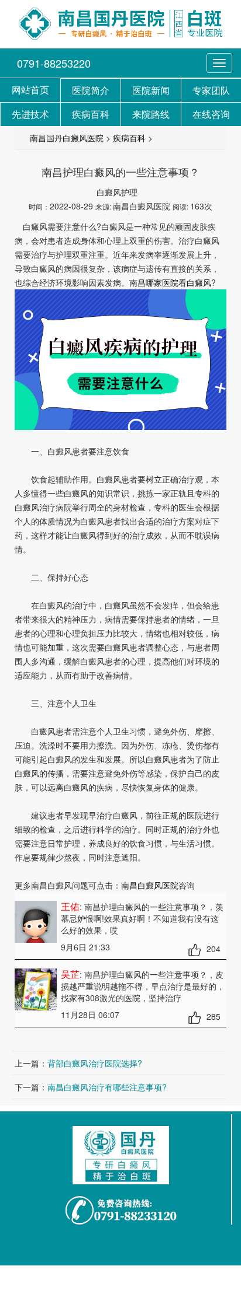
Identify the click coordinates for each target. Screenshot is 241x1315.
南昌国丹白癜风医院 (67, 138)
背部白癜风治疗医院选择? (94, 1063)
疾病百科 (129, 138)
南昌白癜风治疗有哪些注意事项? (107, 1087)
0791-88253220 (54, 63)
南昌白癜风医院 (149, 885)
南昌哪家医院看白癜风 (170, 282)
